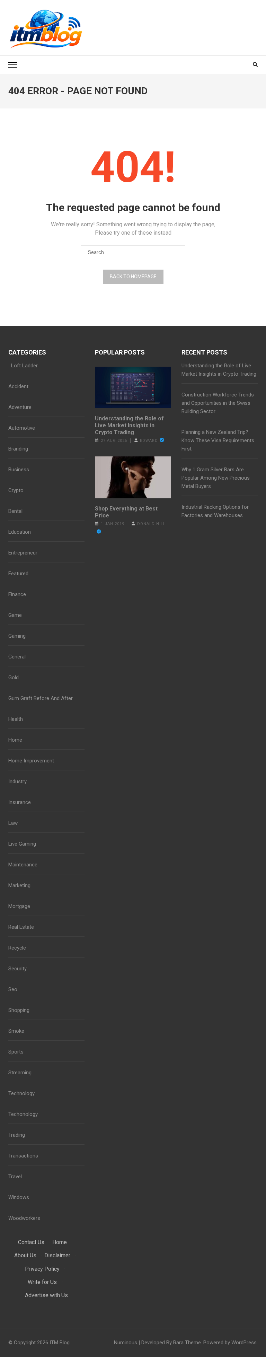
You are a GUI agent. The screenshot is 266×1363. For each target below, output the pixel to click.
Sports (16, 1052)
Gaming (17, 636)
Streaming (20, 1072)
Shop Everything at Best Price (126, 512)
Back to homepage (133, 276)
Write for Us (42, 1282)
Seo (12, 989)
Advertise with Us (46, 1295)
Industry (17, 781)
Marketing (19, 885)
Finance (17, 594)
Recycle (17, 948)
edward (149, 440)
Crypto (16, 490)
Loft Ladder (23, 365)
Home (15, 740)
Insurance (19, 802)
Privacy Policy (42, 1269)
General (17, 657)
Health (15, 719)
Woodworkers (24, 1218)
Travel (15, 1176)
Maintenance (22, 865)
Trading (16, 1135)
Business (18, 469)
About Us (25, 1255)
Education (19, 532)
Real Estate (21, 927)
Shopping (18, 1010)
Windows (18, 1197)
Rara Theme (187, 1342)
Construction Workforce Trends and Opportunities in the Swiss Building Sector (217, 403)
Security (17, 969)
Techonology (23, 1114)
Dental (15, 511)
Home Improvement (31, 761)
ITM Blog (60, 1342)
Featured (18, 573)
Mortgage (19, 906)
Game (15, 615)
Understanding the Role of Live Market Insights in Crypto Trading (129, 425)
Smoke (16, 1031)
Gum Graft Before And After (40, 698)
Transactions (23, 1156)
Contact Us (31, 1242)
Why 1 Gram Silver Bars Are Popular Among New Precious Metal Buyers (215, 477)
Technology (21, 1093)
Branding (18, 449)
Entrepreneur (22, 553)
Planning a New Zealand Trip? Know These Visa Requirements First (217, 440)
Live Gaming (22, 844)
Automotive (21, 428)
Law (13, 823)
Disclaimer (57, 1255)
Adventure (20, 407)
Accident (18, 386)
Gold (13, 677)
